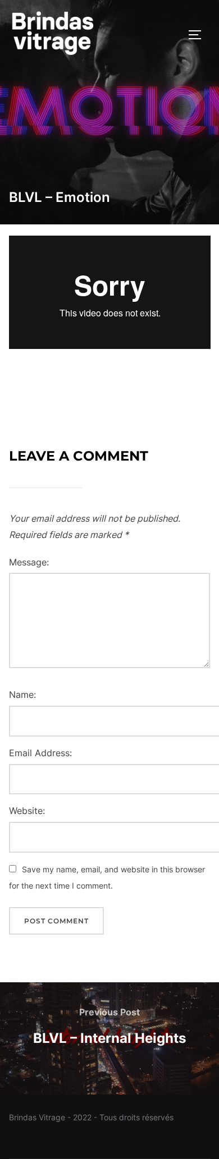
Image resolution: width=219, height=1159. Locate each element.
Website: (27, 810)
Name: (22, 694)
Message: (29, 562)
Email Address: (40, 752)
